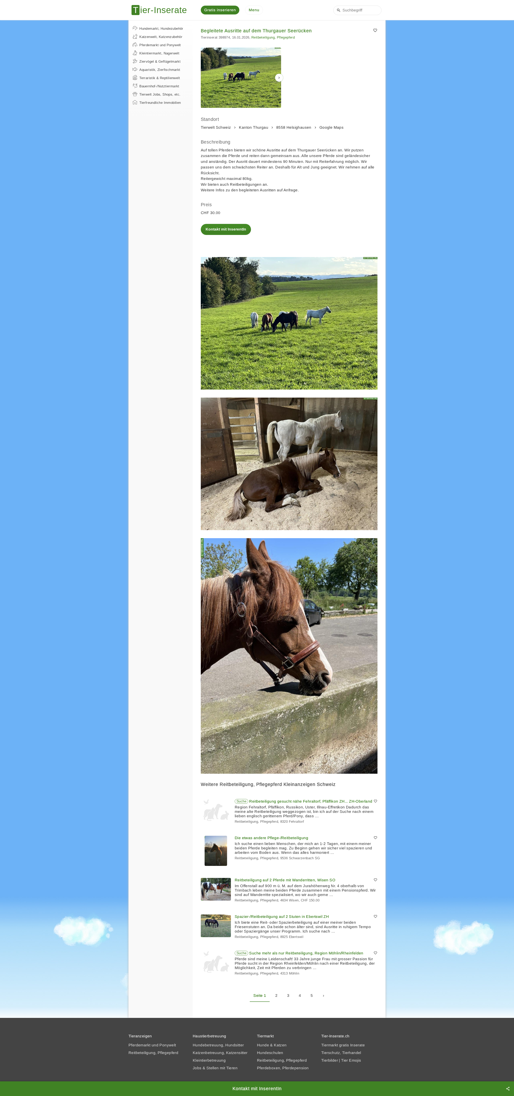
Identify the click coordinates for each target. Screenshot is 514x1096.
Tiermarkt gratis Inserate (343, 1045)
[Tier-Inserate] (162, 10)
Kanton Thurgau (253, 127)
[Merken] (375, 30)
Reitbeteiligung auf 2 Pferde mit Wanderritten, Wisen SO (285, 880)
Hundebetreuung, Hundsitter (218, 1045)
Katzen (280, 1045)
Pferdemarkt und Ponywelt (160, 45)
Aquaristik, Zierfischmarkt (159, 70)
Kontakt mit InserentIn (226, 229)
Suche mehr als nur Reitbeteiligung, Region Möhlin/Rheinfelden (306, 953)
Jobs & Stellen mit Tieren (215, 1068)
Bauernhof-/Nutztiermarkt (159, 86)
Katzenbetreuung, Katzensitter (220, 1053)
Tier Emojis (351, 1060)
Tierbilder (329, 1060)
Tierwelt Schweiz (216, 127)
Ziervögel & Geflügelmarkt (160, 61)
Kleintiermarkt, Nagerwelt (159, 53)
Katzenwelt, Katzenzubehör (160, 37)
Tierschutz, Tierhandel (341, 1053)
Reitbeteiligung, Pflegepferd (273, 37)
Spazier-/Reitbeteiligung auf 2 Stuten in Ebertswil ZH (282, 916)
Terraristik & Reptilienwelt (159, 78)
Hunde (263, 1045)
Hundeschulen (270, 1053)
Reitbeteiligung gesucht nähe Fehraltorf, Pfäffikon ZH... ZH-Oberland (310, 801)
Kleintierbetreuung (209, 1060)
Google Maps (331, 127)
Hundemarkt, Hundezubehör (161, 29)
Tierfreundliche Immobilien (160, 103)
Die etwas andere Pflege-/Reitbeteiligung (271, 838)
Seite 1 (259, 995)
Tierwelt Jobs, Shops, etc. (159, 94)
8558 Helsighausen (293, 127)
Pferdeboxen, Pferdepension (283, 1068)
